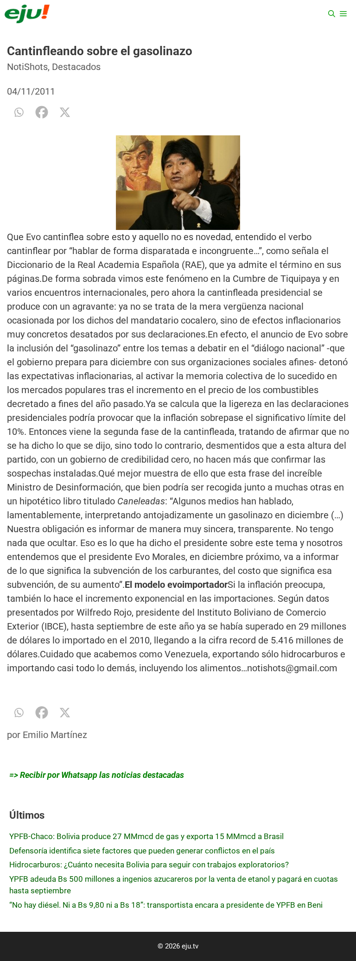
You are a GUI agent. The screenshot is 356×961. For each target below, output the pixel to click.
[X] (65, 112)
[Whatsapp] (18, 112)
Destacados (76, 66)
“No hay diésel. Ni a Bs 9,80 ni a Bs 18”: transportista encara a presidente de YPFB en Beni (166, 905)
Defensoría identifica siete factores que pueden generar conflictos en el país (142, 850)
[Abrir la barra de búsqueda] (331, 14)
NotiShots (27, 66)
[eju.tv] (27, 14)
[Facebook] (41, 112)
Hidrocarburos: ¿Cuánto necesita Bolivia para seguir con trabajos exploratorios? (149, 864)
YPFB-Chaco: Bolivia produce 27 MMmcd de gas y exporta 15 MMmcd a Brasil (146, 836)
